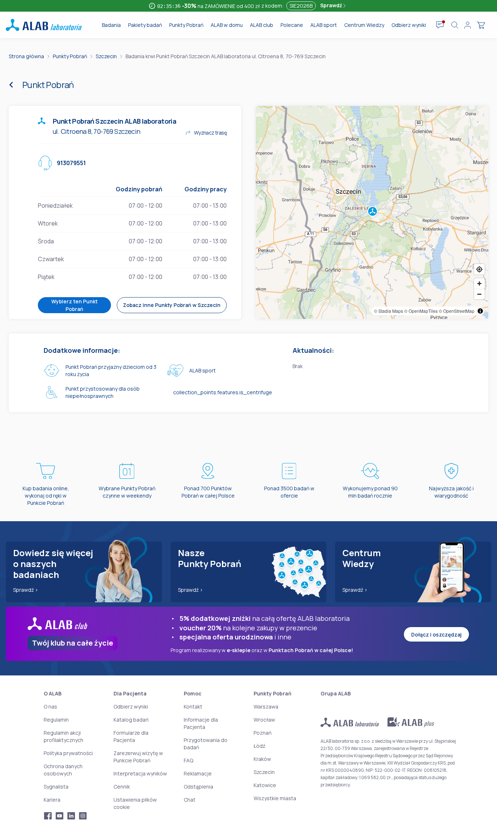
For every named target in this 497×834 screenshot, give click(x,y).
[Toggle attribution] (480, 311)
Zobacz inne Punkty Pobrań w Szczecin (171, 305)
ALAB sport (323, 24)
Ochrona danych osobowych (63, 770)
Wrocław (264, 719)
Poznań (262, 732)
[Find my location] (479, 269)
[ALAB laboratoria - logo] (43, 25)
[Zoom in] (479, 283)
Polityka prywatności (68, 753)
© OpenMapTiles (421, 311)
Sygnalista (56, 786)
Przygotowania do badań (205, 744)
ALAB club (261, 24)
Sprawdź (331, 5)
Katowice (265, 785)
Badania (111, 24)
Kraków (262, 758)
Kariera (52, 799)
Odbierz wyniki (408, 24)
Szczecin (106, 56)
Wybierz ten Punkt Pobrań (74, 305)
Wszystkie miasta (275, 798)
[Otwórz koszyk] (481, 25)
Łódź (259, 745)
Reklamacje (198, 773)
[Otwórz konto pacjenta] (467, 25)
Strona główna (26, 56)
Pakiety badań (145, 24)
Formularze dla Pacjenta (131, 736)
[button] (372, 212)
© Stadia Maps (388, 311)
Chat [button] (189, 799)
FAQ (188, 760)
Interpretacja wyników (140, 773)
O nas (50, 706)
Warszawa (266, 706)
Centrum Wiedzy (364, 24)
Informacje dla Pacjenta (201, 723)
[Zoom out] (479, 294)
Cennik (122, 786)
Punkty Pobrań (186, 24)
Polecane (292, 24)
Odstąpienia (198, 786)
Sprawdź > (25, 589)
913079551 (71, 163)
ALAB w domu (227, 24)
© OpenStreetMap (456, 311)
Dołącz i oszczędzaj (436, 634)
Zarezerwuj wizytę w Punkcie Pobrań (138, 757)
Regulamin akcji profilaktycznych (63, 736)
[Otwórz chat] (440, 25)
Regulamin (56, 719)
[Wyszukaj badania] (454, 25)
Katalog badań (131, 719)
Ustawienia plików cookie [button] (135, 803)
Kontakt (193, 706)
